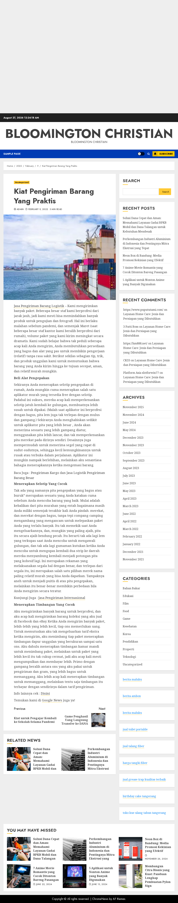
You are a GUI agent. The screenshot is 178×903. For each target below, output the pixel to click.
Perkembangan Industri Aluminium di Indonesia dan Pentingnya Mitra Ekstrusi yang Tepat (73, 759)
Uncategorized (22, 182)
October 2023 (131, 453)
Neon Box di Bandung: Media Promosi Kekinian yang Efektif (130, 849)
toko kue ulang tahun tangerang (144, 813)
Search (131, 181)
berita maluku (132, 679)
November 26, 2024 (156, 859)
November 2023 (133, 445)
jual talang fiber (133, 746)
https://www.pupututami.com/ (143, 310)
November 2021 (133, 559)
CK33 (126, 360)
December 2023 (133, 438)
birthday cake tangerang (139, 796)
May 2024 (129, 430)
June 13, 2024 (99, 884)
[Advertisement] (89, 56)
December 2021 (133, 552)
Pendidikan (130, 641)
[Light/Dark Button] (141, 154)
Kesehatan (130, 626)
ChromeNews (100, 899)
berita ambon (132, 696)
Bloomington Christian (89, 133)
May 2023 (129, 491)
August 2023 (131, 468)
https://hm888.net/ (135, 343)
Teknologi (129, 657)
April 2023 (129, 498)
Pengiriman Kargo (45, 473)
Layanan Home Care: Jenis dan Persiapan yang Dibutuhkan (147, 331)
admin (20, 209)
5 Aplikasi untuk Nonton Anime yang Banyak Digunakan (74, 876)
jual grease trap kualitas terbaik (144, 779)
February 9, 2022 (38, 209)
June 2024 (129, 422)
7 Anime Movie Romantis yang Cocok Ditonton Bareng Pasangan (19, 876)
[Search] (148, 153)
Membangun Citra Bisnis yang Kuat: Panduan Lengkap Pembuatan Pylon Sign (130, 876)
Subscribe (166, 154)
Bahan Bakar (131, 588)
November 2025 (133, 407)
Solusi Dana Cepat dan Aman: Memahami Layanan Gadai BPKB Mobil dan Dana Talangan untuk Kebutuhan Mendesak (19, 759)
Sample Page (12, 154)
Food (126, 611)
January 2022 (131, 544)
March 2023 (130, 506)
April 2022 (129, 521)
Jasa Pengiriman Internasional (61, 598)
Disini (45, 693)
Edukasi (128, 596)
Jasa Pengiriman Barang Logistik (39, 306)
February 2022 (132, 536)
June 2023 (129, 483)
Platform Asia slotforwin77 (141, 373)
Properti (128, 649)
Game (126, 619)
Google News (52, 700)
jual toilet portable (135, 729)
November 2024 (133, 415)
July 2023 (129, 476)
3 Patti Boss (130, 327)
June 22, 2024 (44, 884)
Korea (127, 634)
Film (126, 603)
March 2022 (130, 529)
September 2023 (133, 460)
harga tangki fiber (135, 763)
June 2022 (129, 514)
